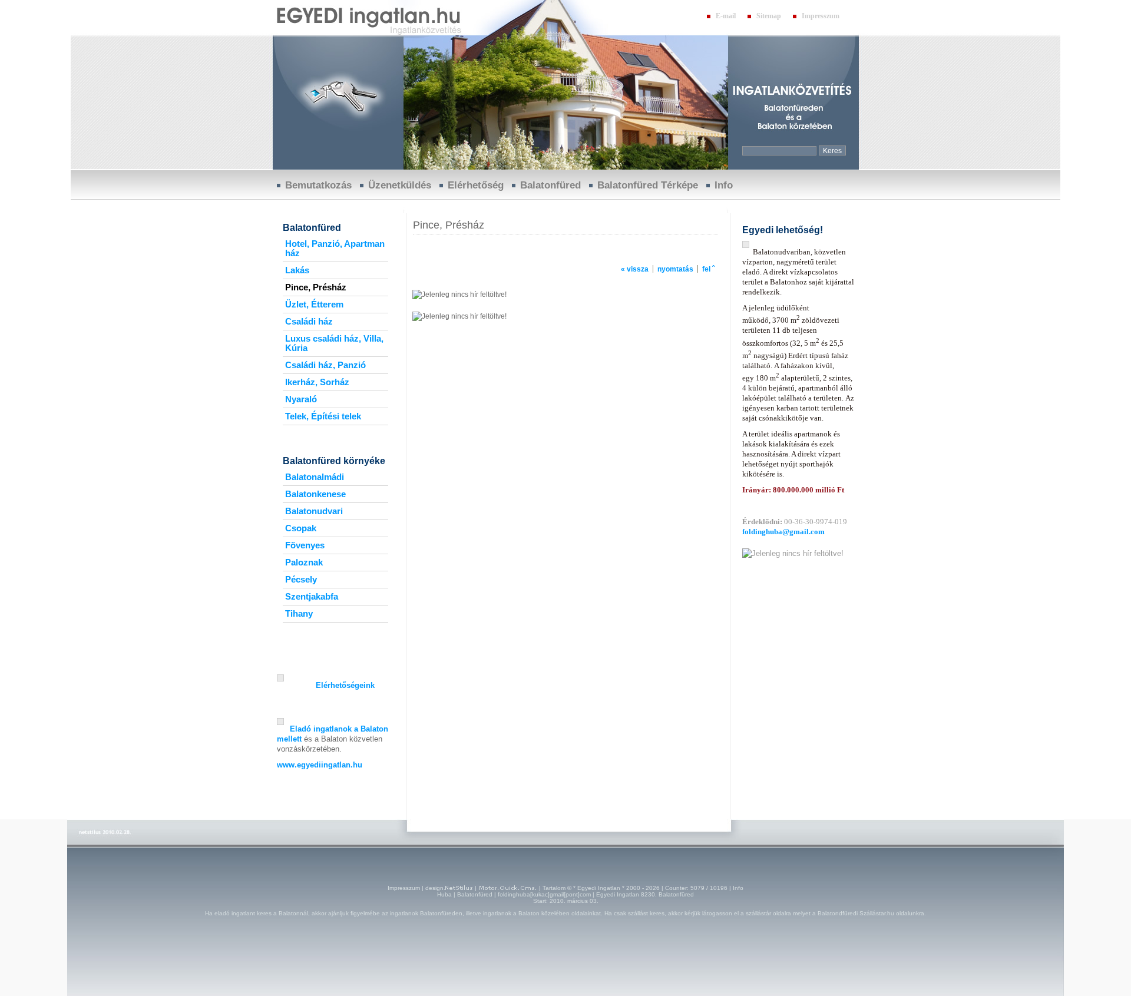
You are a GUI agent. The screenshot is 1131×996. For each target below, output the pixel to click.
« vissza (635, 269)
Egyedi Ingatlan (598, 888)
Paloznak (304, 562)
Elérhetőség (476, 185)
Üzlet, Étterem (314, 304)
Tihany (299, 613)
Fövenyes (305, 545)
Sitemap (768, 16)
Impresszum (820, 16)
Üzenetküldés (399, 185)
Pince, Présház (315, 287)
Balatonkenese (315, 494)
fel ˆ (708, 269)
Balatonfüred (550, 185)
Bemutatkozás (318, 185)
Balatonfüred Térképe (647, 185)
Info (724, 185)
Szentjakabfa (311, 596)
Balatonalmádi (314, 477)
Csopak (300, 528)
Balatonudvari (314, 511)
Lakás (297, 270)
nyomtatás (675, 269)
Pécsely (301, 579)
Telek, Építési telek (323, 416)
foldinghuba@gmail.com (783, 531)
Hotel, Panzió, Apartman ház (335, 248)
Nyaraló (301, 399)
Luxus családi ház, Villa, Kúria (334, 343)
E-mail (726, 16)
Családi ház (309, 321)
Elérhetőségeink (345, 685)
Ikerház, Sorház (317, 382)
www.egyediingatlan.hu (319, 764)
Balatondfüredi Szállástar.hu (856, 913)
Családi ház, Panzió (325, 365)
